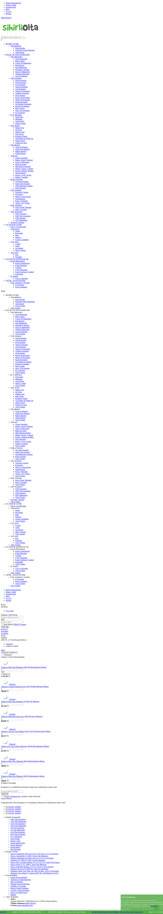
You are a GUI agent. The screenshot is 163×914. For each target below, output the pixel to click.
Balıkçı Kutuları (17, 179)
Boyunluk (19, 233)
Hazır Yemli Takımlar (23, 207)
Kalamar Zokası (21, 136)
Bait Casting (20, 61)
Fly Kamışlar (20, 113)
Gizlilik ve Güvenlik (18, 886)
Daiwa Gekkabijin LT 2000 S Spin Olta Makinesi (29, 856)
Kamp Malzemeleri (18, 261)
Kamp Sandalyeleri (22, 263)
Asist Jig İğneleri (21, 147)
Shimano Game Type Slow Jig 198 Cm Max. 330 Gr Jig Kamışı (35, 871)
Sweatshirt (19, 248)
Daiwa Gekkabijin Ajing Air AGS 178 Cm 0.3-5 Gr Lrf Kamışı (34, 854)
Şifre (3, 620)
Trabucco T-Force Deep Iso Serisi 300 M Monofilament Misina (25, 687)
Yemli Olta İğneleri (22, 149)
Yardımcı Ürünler (21, 192)
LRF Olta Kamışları (18, 819)
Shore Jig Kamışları (22, 100)
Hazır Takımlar (16, 205)
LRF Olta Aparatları (22, 216)
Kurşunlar (19, 194)
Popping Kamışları (22, 106)
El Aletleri (14, 276)
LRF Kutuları (20, 218)
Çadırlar (18, 268)
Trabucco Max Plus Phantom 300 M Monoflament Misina (23, 776)
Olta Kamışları (16, 78)
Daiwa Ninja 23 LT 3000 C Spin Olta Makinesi (28, 865)
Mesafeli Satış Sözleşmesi (20, 884)
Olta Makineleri (16, 57)
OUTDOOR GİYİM (14, 225)
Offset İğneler (20, 154)
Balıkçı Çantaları (21, 177)
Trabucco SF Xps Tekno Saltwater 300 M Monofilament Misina (25, 746)
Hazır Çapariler (21, 210)
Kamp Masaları (21, 265)
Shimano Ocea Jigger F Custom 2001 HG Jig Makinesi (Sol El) (34, 873)
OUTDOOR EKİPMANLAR (17, 259)
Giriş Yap (5, 627)
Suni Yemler (15, 126)
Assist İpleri (19, 121)
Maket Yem (19, 128)
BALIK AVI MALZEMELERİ (18, 55)
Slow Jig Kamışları (22, 111)
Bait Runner (19, 65)
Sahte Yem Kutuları (22, 184)
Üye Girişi (10, 611)
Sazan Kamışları (21, 102)
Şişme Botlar (20, 48)
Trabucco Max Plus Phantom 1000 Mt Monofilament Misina (23, 667)
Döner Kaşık (20, 141)
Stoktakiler (8, 655)
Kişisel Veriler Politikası (20, 888)
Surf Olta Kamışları (18, 832)
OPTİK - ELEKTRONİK (15, 281)
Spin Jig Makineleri (22, 72)
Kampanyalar (11, 7)
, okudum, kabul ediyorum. (22, 796)
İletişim (8, 14)
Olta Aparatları (16, 190)
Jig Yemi (18, 130)
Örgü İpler (19, 117)
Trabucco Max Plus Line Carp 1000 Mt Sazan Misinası (21, 716)
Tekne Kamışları (21, 87)
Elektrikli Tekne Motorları (25, 50)
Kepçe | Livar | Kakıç (23, 175)
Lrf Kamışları (20, 85)
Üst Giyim (14, 242)
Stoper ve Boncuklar (23, 197)
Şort (16, 255)
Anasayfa (9, 644)
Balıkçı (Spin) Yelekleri (24, 160)
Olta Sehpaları (20, 173)
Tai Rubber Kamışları (23, 104)
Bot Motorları (16, 849)
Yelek (17, 246)
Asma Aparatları (21, 158)
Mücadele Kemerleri (23, 166)
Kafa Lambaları (21, 287)
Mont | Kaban (20, 250)
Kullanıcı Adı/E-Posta (9, 615)
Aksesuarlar (19, 52)
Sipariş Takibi (11, 5)
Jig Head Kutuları (22, 182)
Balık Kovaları (20, 164)
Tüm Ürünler (20, 306)
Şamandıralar (20, 199)
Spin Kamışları (20, 80)
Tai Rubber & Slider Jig (24, 139)
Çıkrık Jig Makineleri (23, 63)
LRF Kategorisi (16, 212)
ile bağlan (4, 631)
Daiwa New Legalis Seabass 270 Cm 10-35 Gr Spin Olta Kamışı (35, 862)
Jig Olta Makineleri (18, 830)
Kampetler (19, 274)
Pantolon (18, 257)
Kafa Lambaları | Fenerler (20, 283)
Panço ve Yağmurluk (18, 227)
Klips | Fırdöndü (21, 201)
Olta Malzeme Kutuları (24, 186)
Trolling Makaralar (22, 74)
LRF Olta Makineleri (18, 821)
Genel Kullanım (21, 76)
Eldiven (18, 238)
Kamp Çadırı (15, 841)
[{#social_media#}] (13, 807)
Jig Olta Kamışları (17, 828)
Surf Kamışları (20, 83)
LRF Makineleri (21, 220)
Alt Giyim (14, 253)
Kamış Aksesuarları (22, 98)
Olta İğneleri (15, 145)
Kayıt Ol (4, 629)
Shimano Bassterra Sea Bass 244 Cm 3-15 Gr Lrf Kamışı (32, 858)
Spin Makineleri (21, 59)
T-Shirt (18, 244)
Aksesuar (14, 156)
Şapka (17, 231)
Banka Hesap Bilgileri (19, 877)
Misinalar (18, 119)
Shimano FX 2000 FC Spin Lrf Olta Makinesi (28, 860)
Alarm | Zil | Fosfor (22, 203)
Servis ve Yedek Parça (19, 893)
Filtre (3, 650)
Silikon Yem (19, 132)
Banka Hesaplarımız (13, 3)
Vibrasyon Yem (21, 143)
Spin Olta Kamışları (18, 824)
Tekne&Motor (16, 46)
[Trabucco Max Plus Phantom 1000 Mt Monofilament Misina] (5, 665)
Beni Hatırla (8, 624)
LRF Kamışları (21, 214)
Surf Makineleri (21, 67)
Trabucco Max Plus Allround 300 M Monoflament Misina (23, 761)
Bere (17, 235)
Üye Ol (8, 12)
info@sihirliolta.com (25, 905)
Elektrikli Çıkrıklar (22, 70)
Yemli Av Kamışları (22, 91)
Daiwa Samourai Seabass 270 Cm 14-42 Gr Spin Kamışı (32, 867)
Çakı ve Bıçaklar (21, 278)
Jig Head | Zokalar (17, 222)
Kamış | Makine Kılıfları (24, 171)
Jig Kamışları (20, 95)
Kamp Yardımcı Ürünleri (24, 272)
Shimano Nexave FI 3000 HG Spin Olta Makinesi (29, 869)
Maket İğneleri (20, 151)
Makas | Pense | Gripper (24, 169)
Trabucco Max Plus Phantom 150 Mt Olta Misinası (20, 701)
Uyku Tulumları (21, 270)
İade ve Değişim (17, 882)
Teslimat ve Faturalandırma (21, 880)
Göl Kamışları (20, 89)
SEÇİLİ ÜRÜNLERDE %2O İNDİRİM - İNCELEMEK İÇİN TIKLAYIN (99, 912)
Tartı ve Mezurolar (22, 162)
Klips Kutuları (20, 188)
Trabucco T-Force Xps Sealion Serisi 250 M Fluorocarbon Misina (25, 731)
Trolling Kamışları (22, 93)
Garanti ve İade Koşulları (20, 890)
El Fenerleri (19, 285)
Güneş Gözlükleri (22, 240)
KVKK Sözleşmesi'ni (12, 796)
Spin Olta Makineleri (18, 826)
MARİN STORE (12, 44)
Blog (7, 9)
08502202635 (6, 18)
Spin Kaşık (19, 134)
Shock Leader (20, 123)
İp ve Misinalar (16, 115)
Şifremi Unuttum (19, 624)
